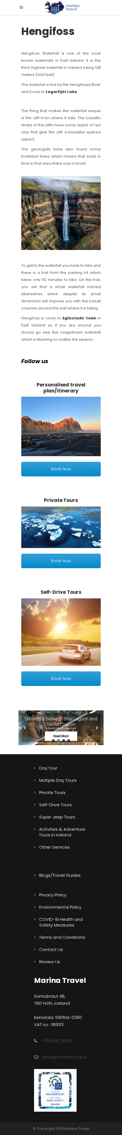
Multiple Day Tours (58, 780)
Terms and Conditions (62, 937)
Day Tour (48, 768)
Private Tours (52, 792)
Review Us (49, 962)
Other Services (54, 847)
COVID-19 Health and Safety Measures (61, 922)
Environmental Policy (60, 907)
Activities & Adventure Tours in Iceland (62, 832)
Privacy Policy (52, 895)
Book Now (61, 469)
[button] (61, 727)
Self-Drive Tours (55, 805)
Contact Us (51, 949)
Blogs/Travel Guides (60, 875)
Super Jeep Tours (57, 817)
